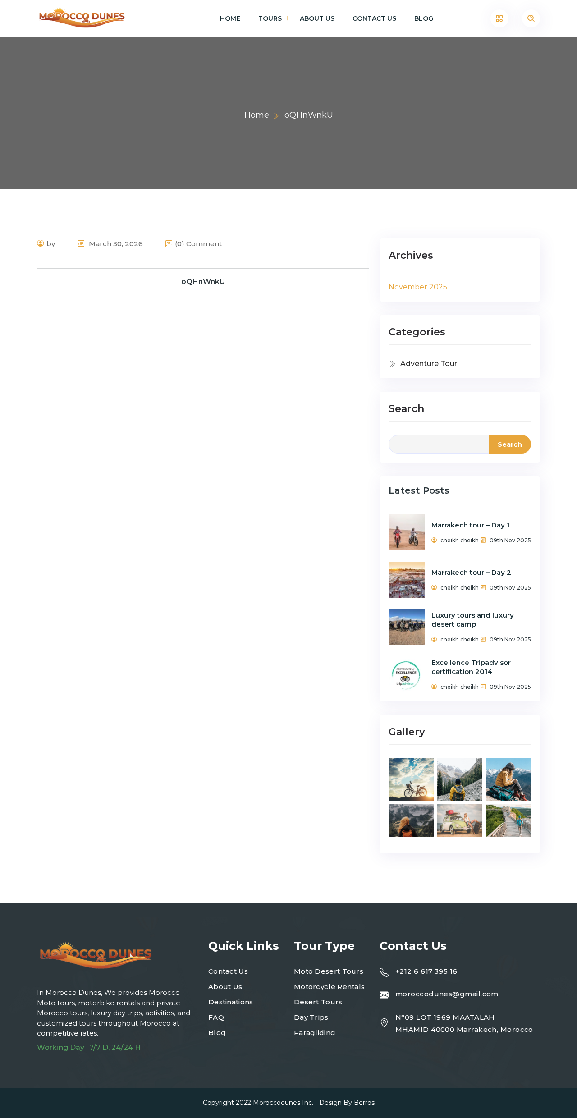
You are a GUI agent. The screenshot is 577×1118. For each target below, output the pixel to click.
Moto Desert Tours (328, 971)
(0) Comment (198, 243)
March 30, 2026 (115, 243)
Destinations (230, 1002)
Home (230, 18)
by (50, 243)
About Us (317, 18)
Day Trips (311, 1017)
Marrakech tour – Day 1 (470, 525)
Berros (364, 1103)
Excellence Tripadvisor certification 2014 (471, 667)
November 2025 (418, 287)
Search (406, 409)
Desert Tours (318, 1002)
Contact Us (374, 18)
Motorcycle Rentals (329, 986)
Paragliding (314, 1032)
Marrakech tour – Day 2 (471, 572)
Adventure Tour (428, 363)
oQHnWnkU (203, 281)
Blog (423, 18)
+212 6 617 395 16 (426, 971)
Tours (270, 18)
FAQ (216, 1017)
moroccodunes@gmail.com (447, 994)
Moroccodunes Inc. (283, 1103)
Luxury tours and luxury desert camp (472, 619)
